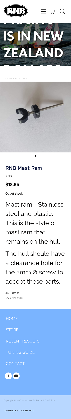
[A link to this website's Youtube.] (16, 375)
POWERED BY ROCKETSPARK (19, 410)
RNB (25, 78)
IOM (14, 298)
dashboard (28, 400)
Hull (17, 78)
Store (8, 78)
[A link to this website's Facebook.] (8, 375)
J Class (20, 298)
